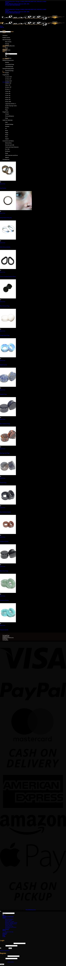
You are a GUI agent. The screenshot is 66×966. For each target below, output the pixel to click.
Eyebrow (7, 126)
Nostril (6, 134)
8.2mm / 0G (7, 99)
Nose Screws (8, 58)
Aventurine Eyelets (4, 600)
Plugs (6, 109)
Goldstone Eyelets (4, 541)
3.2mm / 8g (7, 91)
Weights (7, 72)
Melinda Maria (8, 143)
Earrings (7, 43)
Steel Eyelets (3, 188)
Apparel (7, 157)
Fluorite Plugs (3, 482)
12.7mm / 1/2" (8, 78)
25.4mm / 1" (8, 89)
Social (4, 46)
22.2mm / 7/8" (8, 87)
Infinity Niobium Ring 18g (6, 217)
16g (6, 54)
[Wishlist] (0, 299)
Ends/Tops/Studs (6, 50)
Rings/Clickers (6, 636)
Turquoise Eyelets (4, 629)
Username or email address (6, 943)
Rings (6, 47)
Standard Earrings (9, 70)
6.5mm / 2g (7, 97)
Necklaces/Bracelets (10, 45)
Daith (6, 122)
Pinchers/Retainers (9, 116)
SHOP (4, 917)
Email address (3, 956)
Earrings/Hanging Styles (8, 68)
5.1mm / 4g (7, 95)
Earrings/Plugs (6, 635)
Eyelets (7, 107)
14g (6, 52)
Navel (6, 130)
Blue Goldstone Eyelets (5, 512)
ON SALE (7, 928)
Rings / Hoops (8, 920)
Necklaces (5, 35)
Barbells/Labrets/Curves (8, 637)
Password (2, 945)
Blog (4, 51)
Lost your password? (4, 950)
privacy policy (11, 962)
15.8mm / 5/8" (8, 83)
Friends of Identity (9, 931)
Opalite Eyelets (3, 364)
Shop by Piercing (9, 926)
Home (4, 30)
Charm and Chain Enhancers (11, 147)
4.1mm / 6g (7, 93)
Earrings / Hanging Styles (11, 923)
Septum (7, 138)
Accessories (5, 640)
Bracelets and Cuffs (9, 145)
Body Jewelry (8, 41)
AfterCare (5, 49)
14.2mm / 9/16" (8, 81)
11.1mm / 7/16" (8, 76)
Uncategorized (6, 159)
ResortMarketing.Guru (31, 909)
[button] (2, 27)
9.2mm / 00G (8, 101)
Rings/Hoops (6, 112)
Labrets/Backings (9, 66)
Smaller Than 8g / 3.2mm (11, 105)
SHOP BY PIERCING (8, 120)
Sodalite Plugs (3, 394)
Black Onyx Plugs (4, 570)
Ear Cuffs (7, 149)
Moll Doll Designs (9, 34)
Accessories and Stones (8, 140)
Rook (6, 136)
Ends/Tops (5, 638)
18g (6, 56)
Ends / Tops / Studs (9, 921)
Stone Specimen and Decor (11, 155)
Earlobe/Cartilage (9, 124)
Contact (4, 934)
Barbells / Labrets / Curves (11, 922)
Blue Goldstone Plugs (5, 423)
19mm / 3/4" (8, 85)
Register (2, 964)
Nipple (6, 132)
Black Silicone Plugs (4, 306)
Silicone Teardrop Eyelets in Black (8, 276)
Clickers (7, 114)
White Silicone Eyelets (5, 247)
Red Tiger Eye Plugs (4, 453)
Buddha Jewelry (6, 37)
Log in (10, 948)
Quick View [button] (2, 183)
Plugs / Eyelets (8, 40)
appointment (6, 929)
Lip (6, 128)
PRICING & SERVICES (8, 916)
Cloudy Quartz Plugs (4, 335)
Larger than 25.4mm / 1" (10, 103)
